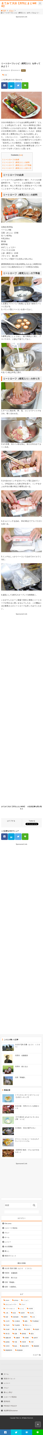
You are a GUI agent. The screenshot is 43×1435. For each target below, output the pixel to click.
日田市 (28, 1329)
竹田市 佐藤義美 (11, 1273)
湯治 (32, 1333)
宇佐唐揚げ (35, 1321)
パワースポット (10, 1308)
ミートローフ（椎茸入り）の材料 (16, 162)
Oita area (8, 1223)
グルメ (11, 10)
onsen (7, 1300)
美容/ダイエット (10, 1256)
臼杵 (32, 1342)
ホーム (7, 1237)
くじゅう (26, 1300)
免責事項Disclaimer (11, 1410)
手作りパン (28, 1325)
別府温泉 (15, 1317)
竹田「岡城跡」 (10, 1282)
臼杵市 (7, 1346)
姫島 (26, 1321)
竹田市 (24, 1342)
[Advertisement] (21, 39)
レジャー (8, 1242)
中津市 (31, 1308)
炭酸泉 (18, 1338)
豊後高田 (36, 1346)
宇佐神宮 (17, 1325)
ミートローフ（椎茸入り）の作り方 (16, 168)
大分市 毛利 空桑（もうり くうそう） (19, 1268)
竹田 (15, 1342)
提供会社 (7, 1401)
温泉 (15, 1333)
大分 (5, 75)
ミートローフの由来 (10, 159)
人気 (6, 1313)
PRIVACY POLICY (10, 1406)
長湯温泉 (20, 1350)
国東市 (25, 1317)
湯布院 (24, 1333)
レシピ (22, 1308)
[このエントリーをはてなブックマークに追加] (11, 85)
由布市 (36, 1338)
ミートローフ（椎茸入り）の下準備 (16, 165)
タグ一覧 (37, 1355)
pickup (16, 1300)
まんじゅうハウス (10, 1304)
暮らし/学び (8, 1392)
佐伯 (14, 1313)
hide (20, 155)
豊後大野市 (25, 1346)
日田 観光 (17, 1329)
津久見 (7, 1333)
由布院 (7, 1342)
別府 (6, 1317)
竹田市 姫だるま (11, 1278)
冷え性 (31, 1313)
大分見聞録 (9, 1246)
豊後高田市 (8, 1350)
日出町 (7, 1329)
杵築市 (37, 1329)
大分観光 (17, 1321)
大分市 (7, 1321)
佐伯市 (23, 1313)
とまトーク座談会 (11, 1228)
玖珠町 (27, 1338)
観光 (15, 1346)
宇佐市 (7, 1325)
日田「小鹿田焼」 (11, 1287)
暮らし (7, 1251)
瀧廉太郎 (8, 1338)
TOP (4, 10)
